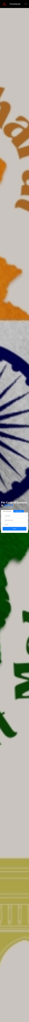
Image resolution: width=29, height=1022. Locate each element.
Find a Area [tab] (18, 511)
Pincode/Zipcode (15, 4)
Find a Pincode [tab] (7, 511)
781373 (8, 505)
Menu (26, 4)
